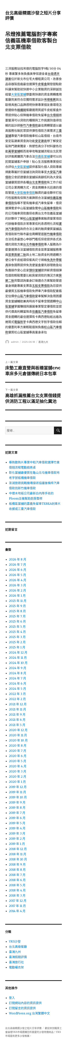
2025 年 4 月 (17, 632)
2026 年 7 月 (17, 564)
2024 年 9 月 (17, 668)
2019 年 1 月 (17, 844)
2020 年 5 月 (17, 761)
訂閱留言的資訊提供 (22, 1008)
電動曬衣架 (16, 967)
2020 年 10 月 (18, 740)
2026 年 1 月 (17, 595)
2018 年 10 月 (18, 859)
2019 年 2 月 (17, 838)
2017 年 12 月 (17, 900)
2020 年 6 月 (17, 756)
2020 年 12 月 (18, 730)
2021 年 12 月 (18, 704)
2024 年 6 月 (17, 683)
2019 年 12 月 (18, 787)
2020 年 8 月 (17, 745)
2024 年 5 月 (17, 688)
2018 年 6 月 (17, 880)
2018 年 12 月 (18, 849)
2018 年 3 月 (17, 895)
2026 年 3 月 (17, 585)
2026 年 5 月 (17, 575)
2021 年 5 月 (17, 725)
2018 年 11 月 (17, 854)
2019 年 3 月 (17, 833)
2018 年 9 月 (17, 864)
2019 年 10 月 (18, 797)
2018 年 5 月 (17, 885)
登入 (12, 998)
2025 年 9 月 (17, 606)
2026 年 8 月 (17, 559)
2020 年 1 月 (17, 782)
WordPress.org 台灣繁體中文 (29, 1013)
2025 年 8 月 (17, 611)
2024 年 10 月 (18, 663)
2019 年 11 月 (17, 792)
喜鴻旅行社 (16, 962)
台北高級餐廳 (18, 946)
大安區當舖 (18, 94)
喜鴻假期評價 (18, 957)
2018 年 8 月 (17, 869)
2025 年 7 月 (17, 616)
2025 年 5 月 (17, 626)
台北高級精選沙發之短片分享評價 (23, 1028)
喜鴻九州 (43, 341)
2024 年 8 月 (17, 673)
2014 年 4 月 (17, 911)
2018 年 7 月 (17, 875)
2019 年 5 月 (17, 823)
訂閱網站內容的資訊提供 (25, 1003)
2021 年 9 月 (17, 714)
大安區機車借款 (24, 192)
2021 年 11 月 (17, 709)
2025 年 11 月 (17, 601)
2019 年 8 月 (17, 807)
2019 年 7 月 (17, 813)
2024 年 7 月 (17, 678)
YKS (58, 1032)
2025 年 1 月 (17, 647)
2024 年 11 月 (18, 657)
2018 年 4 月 (17, 890)
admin (15, 341)
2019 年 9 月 (17, 802)
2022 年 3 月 (17, 694)
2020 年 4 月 (17, 766)
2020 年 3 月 (17, 771)
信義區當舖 (42, 156)
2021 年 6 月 (17, 719)
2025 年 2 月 (17, 642)
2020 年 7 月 (17, 751)
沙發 (41, 1032)
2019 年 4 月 (17, 828)
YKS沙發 (15, 941)
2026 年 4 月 (17, 580)
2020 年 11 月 (18, 735)
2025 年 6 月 (17, 621)
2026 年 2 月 (17, 590)
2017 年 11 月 (17, 906)
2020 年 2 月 (17, 776)
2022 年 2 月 (17, 699)
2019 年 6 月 (17, 818)
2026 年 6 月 (17, 570)
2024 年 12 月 (18, 652)
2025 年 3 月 (17, 637)
